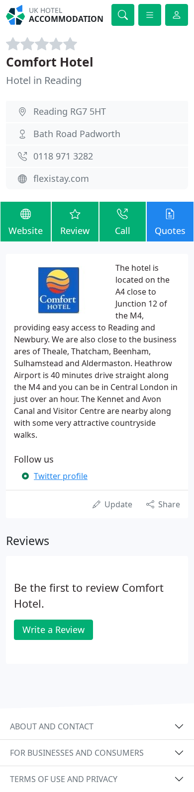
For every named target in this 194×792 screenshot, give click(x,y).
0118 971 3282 (63, 156)
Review (75, 231)
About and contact (52, 726)
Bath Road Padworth (76, 134)
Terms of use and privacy (63, 779)
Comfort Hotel (50, 62)
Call (122, 231)
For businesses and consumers (77, 752)
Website (25, 231)
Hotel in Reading (44, 80)
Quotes (170, 231)
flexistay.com (61, 178)
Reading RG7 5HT (69, 111)
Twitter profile (61, 476)
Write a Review (53, 629)
